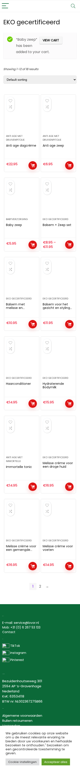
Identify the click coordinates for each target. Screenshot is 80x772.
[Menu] (5, 6)
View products (69, 244)
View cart (51, 40)
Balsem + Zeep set (57, 225)
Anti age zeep (53, 145)
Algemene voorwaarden (22, 715)
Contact (8, 632)
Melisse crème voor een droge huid (58, 465)
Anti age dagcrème (21, 145)
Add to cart (32, 165)
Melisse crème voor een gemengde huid (21, 550)
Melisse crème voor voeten (58, 548)
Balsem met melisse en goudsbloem (16, 308)
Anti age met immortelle (14, 459)
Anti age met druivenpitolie (15, 138)
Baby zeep (14, 225)
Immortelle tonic (19, 467)
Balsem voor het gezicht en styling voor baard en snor (57, 308)
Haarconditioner (18, 383)
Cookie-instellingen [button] (22, 762)
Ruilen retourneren (17, 720)
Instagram (17, 653)
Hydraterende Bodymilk (53, 385)
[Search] (73, 6)
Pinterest (17, 660)
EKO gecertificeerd (55, 219)
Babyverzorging (17, 219)
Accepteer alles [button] (55, 762)
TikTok (14, 646)
